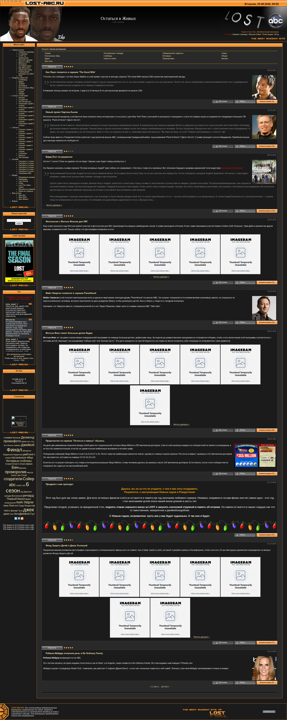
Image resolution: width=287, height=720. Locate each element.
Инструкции (24, 157)
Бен (15, 467)
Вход (277, 34)
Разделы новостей (20, 78)
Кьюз (21, 511)
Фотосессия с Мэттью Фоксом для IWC (67, 221)
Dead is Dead (18, 464)
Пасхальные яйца (26, 88)
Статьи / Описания (20, 96)
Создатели (23, 100)
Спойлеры (23, 80)
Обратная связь (25, 70)
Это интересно (25, 102)
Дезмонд (27, 437)
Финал (14, 449)
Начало (45, 49)
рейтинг (28, 454)
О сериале (23, 54)
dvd (16, 506)
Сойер (28, 479)
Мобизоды (23, 179)
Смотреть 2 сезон (26, 163)
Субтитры (23, 153)
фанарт (14, 510)
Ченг (12, 514)
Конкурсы (23, 64)
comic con (20, 485)
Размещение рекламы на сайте (26, 73)
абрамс (29, 464)
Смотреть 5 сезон (26, 169)
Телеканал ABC (25, 173)
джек (28, 509)
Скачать (15, 127)
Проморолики (168, 59)
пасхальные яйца (22, 457)
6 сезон (17, 487)
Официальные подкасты (173, 53)
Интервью (23, 86)
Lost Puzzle (23, 181)
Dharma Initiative (14, 445)
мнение (22, 468)
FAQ (20, 76)
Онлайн (15, 159)
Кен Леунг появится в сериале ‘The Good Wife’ (71, 72)
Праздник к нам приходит (59, 484)
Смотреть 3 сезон (26, 165)
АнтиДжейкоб (22, 513)
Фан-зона (48, 61)
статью (117, 117)
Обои (21, 183)
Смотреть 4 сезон (26, 167)
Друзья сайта (24, 62)
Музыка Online (255, 34)
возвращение (10, 503)
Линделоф (29, 505)
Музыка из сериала (27, 189)
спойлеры (26, 460)
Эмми (5, 506)
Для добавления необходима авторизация (19, 355)
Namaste (16, 438)
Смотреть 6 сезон (26, 171)
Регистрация (267, 34)
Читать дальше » (54, 205)
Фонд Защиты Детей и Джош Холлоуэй (66, 545)
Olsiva (242, 101)
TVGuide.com (49, 77)
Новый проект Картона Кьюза (62, 112)
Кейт (19, 502)
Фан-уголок (16, 193)
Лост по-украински (59, 157)
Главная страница (239, 34)
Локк (11, 505)
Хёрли (28, 502)
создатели (13, 479)
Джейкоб (27, 445)
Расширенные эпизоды (113, 53)
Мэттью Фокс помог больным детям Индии (69, 333)
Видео (21, 82)
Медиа (14, 175)
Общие (22, 94)
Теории (22, 84)
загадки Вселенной (13, 496)
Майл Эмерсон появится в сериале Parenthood (71, 293)
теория (8, 464)
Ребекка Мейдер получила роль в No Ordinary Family (74, 653)
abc (12, 484)
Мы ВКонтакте (25, 68)
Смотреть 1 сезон (26, 161)
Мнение (22, 90)
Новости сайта (110, 59)
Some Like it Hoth (19, 475)
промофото (12, 441)
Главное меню (18, 50)
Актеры (22, 98)
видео (28, 499)
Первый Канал (16, 498)
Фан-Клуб (23, 197)
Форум (15, 201)
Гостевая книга (25, 66)
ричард (28, 495)
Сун (32, 513)
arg (21, 492)
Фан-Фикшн (23, 199)
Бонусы (22, 155)
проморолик (15, 472)
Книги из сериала (26, 191)
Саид (21, 505)
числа (30, 472)
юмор (24, 441)
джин (6, 513)
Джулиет (28, 492)
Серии (21, 92)
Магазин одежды (26, 60)
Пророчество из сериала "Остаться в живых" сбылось (75, 441)
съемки (8, 437)
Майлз (7, 511)
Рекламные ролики (27, 177)
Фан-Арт (22, 195)
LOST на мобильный (23, 57)
